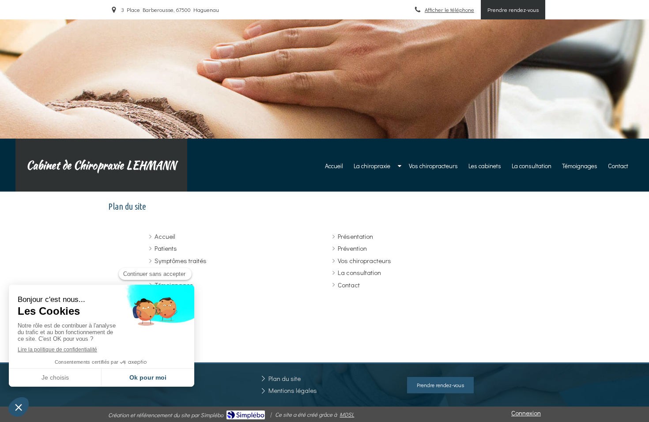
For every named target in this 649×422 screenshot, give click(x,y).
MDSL (347, 414)
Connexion (526, 412)
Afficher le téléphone (449, 9)
